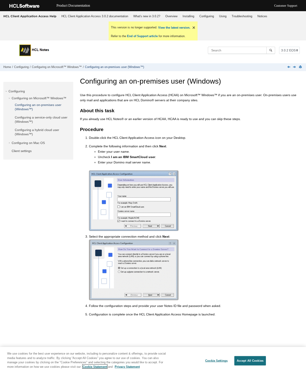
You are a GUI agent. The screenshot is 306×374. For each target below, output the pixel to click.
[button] (7, 91)
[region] (153, 360)
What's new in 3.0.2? (146, 16)
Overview (171, 16)
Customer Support (285, 5)
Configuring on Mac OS (28, 143)
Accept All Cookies (250, 360)
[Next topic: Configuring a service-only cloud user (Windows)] (294, 67)
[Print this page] (301, 67)
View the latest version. (173, 27)
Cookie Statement (95, 366)
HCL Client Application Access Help (29, 16)
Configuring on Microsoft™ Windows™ (57, 67)
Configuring (206, 16)
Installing (188, 16)
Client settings (22, 151)
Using (222, 16)
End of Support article (142, 36)
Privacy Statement (127, 366)
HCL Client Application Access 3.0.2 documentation (94, 16)
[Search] (270, 50)
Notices (262, 16)
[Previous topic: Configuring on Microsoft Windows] (289, 67)
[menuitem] (95, 16)
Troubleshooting (242, 16)
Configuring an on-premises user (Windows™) (114, 67)
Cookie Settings (216, 360)
